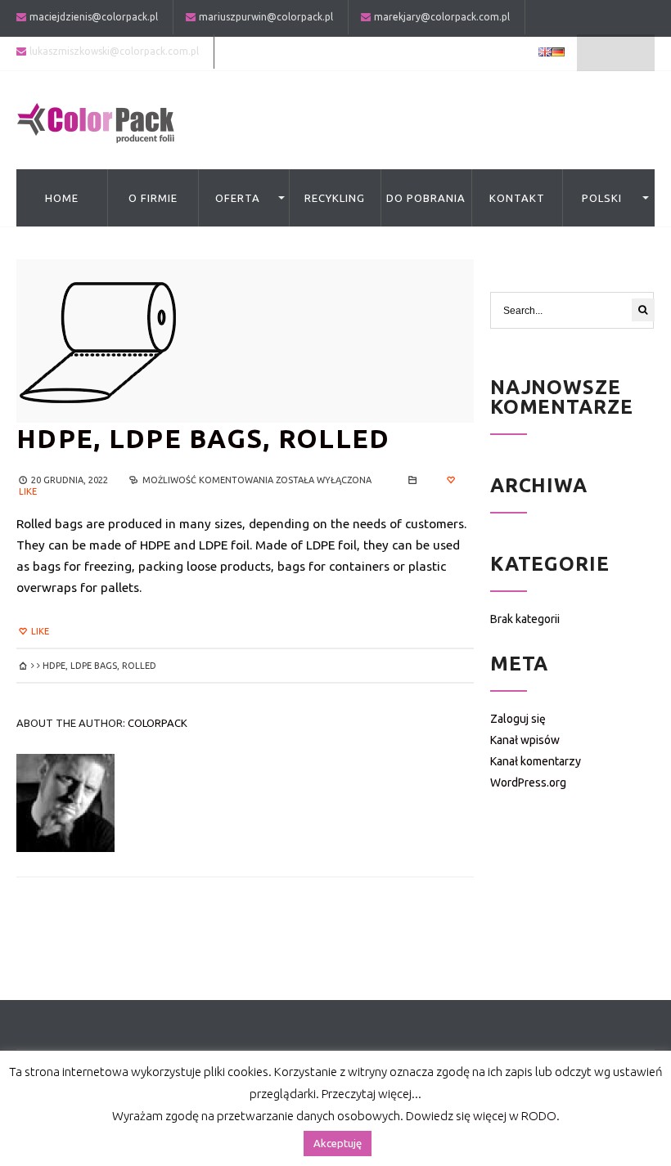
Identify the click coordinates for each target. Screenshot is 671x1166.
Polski (602, 198)
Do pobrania (426, 198)
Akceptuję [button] (337, 1143)
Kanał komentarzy (535, 761)
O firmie (153, 198)
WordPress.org (528, 782)
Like (39, 631)
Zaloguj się (518, 718)
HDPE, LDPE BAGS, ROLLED (203, 438)
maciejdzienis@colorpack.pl (93, 16)
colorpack (157, 723)
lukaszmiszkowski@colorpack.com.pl (114, 51)
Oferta (237, 198)
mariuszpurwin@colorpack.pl (266, 16)
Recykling (334, 198)
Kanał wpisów (525, 740)
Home (62, 198)
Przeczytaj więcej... (371, 1094)
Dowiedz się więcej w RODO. (483, 1116)
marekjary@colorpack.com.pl (442, 16)
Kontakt (517, 198)
